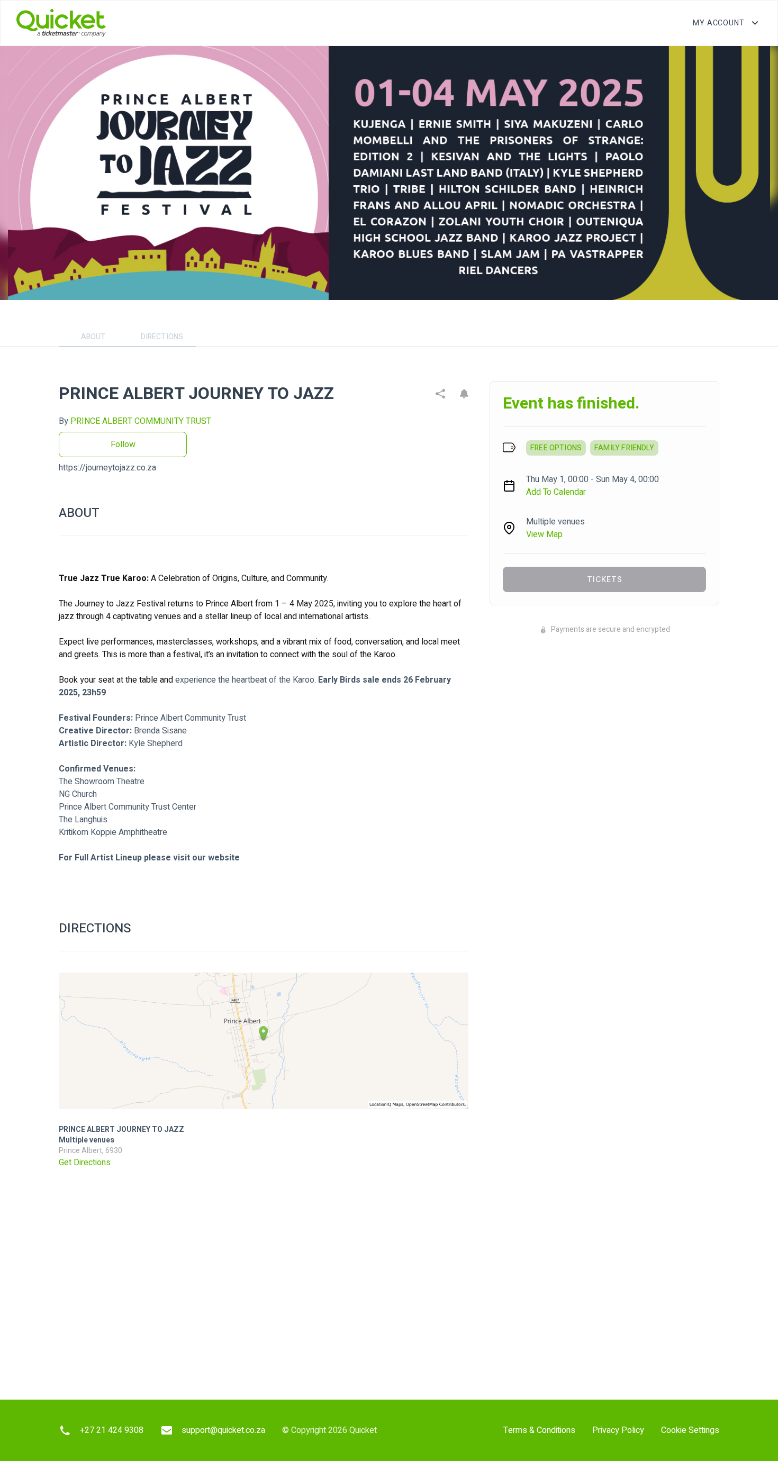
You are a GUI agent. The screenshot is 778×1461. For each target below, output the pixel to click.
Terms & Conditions (539, 1430)
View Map (544, 534)
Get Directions (85, 1162)
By (135, 421)
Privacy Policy (618, 1430)
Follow (123, 444)
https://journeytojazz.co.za (107, 467)
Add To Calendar (556, 492)
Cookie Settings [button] (690, 1430)
